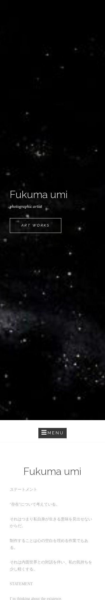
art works (41, 228)
